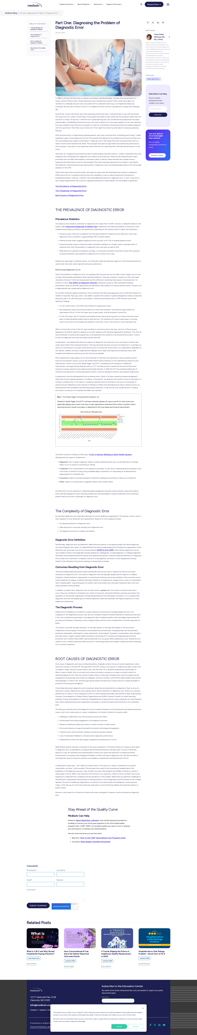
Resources (98, 4)
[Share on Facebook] (148, 23)
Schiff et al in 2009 (105, 550)
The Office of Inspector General (83, 283)
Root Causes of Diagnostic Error (69, 195)
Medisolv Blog (11, 13)
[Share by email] (163, 23)
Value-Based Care (153, 79)
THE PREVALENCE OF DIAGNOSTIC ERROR (36, 28)
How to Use (86, 838)
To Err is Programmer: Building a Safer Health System (110, 455)
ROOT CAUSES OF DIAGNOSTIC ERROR (36, 42)
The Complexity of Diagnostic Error (35, 35)
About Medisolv (83, 4)
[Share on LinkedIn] (158, 23)
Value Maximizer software (87, 820)
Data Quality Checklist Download (95, 842)
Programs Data (118, 838)
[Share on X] (153, 23)
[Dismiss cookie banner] (143, 1008)
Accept (119, 1026)
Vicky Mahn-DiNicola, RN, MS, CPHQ (159, 37)
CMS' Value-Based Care (101, 838)
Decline (136, 1026)
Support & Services (113, 4)
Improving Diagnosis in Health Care (81, 227)
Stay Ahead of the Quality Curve (37, 48)
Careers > (43, 1010)
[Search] (141, 4)
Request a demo (157, 155)
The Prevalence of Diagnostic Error (71, 186)
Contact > (34, 1010)
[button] (168, 4)
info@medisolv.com (41, 1005)
